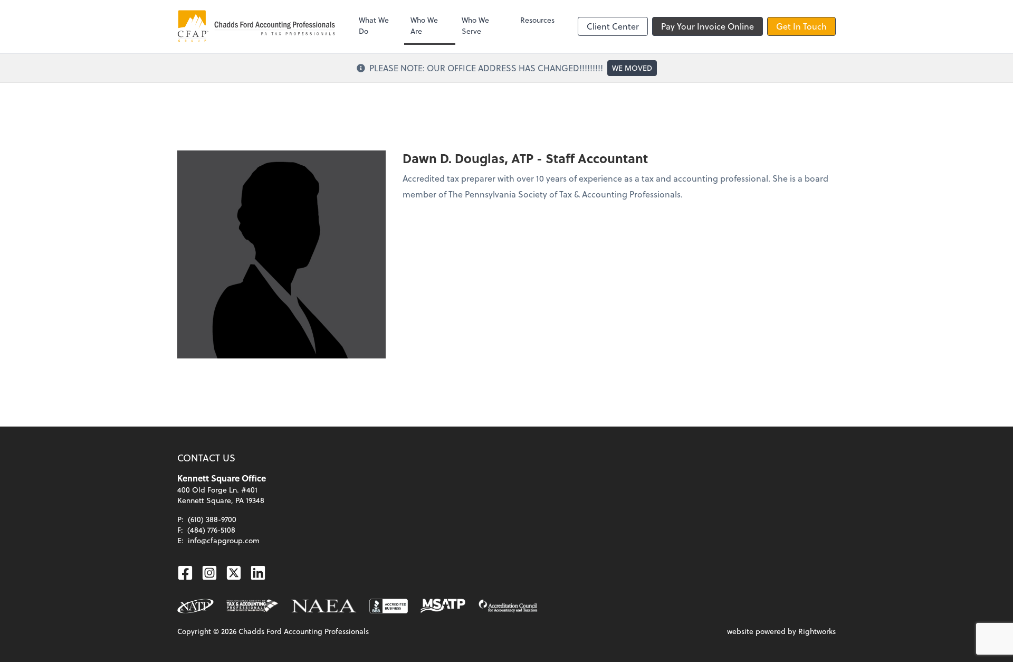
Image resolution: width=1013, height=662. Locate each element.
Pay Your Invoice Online (707, 26)
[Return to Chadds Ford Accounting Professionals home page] (256, 26)
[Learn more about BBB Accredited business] (388, 606)
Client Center (613, 26)
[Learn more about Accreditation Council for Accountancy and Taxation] (508, 606)
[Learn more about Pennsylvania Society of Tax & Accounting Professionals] (252, 606)
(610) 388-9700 (212, 519)
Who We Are (424, 25)
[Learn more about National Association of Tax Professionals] (195, 606)
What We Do (374, 25)
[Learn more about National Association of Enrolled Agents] (324, 606)
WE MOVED (632, 67)
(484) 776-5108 (211, 529)
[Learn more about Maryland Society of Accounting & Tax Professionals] (443, 606)
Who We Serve (475, 25)
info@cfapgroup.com (224, 540)
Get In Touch (801, 26)
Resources (537, 19)
